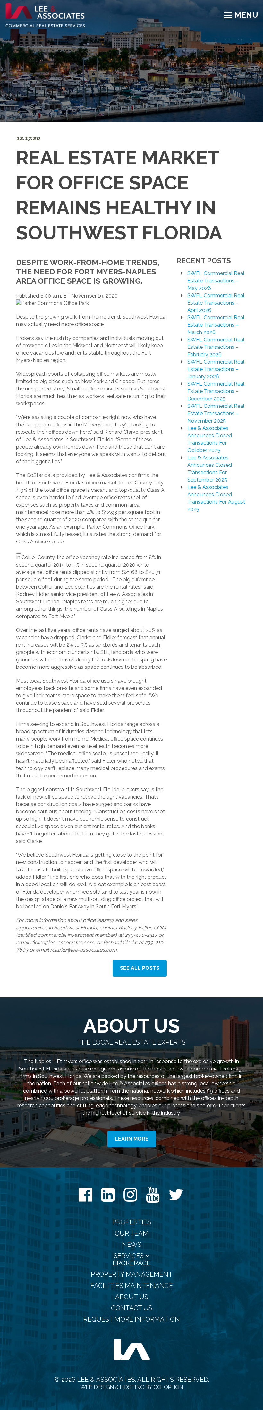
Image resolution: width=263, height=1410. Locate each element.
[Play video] (18, 553)
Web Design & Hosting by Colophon (131, 1387)
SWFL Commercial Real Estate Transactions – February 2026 (215, 347)
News (131, 1244)
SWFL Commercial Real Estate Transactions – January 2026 (215, 369)
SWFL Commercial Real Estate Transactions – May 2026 (215, 280)
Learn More (131, 1139)
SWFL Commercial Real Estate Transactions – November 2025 (215, 413)
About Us (131, 1297)
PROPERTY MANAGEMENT (132, 1274)
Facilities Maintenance (131, 1285)
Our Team (131, 1233)
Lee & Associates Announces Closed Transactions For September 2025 (209, 469)
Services (129, 1256)
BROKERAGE (131, 1263)
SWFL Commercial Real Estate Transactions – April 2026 (215, 302)
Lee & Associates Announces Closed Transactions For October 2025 (209, 439)
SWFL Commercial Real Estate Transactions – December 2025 (215, 391)
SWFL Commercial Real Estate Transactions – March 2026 (215, 325)
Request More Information (131, 1319)
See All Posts (139, 968)
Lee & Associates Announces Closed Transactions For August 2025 (216, 498)
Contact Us (131, 1308)
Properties (131, 1222)
